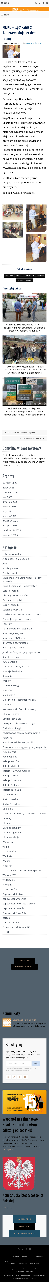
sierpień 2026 (10, 482)
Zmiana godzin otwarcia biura (24, 1019)
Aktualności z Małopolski (16, 558)
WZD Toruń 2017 (12, 889)
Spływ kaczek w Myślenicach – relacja (25, 366)
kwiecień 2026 (10, 501)
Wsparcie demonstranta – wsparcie (22, 870)
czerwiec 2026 (10, 492)
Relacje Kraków (11, 761)
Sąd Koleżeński (10, 794)
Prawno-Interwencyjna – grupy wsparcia (24, 747)
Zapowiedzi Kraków (13, 894)
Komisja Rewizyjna (12, 671)
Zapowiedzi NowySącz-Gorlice (19, 903)
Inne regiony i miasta (14, 647)
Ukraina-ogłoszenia (13, 832)
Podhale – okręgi (12, 728)
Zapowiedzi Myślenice (14, 898)
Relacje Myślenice (33, 43)
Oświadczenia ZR (12, 718)
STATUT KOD (24, 1226)
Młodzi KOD (9, 694)
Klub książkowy (11, 657)
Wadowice (8, 841)
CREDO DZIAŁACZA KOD (24, 1233)
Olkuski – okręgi (11, 713)
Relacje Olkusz (10, 775)
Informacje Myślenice (14, 638)
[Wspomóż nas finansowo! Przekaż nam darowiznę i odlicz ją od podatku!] (24, 1102)
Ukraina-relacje (11, 837)
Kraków (7, 680)
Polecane (7, 737)
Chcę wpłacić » (8, 1149)
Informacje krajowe (13, 633)
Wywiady (7, 884)
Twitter (19, 276)
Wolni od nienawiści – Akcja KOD (24, 408)
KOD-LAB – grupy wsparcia (17, 666)
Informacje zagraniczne (15, 642)
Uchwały (7, 818)
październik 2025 (12, 530)
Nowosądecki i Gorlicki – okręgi (19, 709)
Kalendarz (20, 1271)
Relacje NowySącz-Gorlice (16, 770)
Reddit (20, 280)
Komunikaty (9, 676)
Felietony (7, 623)
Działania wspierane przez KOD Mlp (22, 614)
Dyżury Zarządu (11, 604)
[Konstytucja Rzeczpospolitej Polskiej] (24, 1173)
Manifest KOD (24, 1219)
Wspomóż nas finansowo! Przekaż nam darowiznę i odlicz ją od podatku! (21, 1124)
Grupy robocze (37, 1256)
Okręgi (25, 1256)
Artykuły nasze (10, 568)
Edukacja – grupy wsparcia (17, 619)
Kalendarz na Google (24, 967)
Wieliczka (8, 856)
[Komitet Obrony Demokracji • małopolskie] (24, 9)
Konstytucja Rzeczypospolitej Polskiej (23, 1198)
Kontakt (29, 1271)
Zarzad (6, 917)
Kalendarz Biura (25, 961)
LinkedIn (40, 276)
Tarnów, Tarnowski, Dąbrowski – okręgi (24, 813)
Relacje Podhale (11, 785)
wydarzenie (9, 879)
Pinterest (30, 276)
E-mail (28, 280)
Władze (6, 860)
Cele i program (11, 590)
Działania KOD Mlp (12, 609)
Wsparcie (8, 865)
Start (7, 1261)
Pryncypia (12, 1264)
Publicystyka (9, 751)
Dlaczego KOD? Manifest (16, 595)
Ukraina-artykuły (12, 827)
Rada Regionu (10, 756)
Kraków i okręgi (11, 685)
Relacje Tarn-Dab (12, 789)
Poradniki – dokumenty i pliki (18, 742)
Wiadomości (9, 851)
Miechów (7, 690)
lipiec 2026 (8, 487)
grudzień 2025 (10, 520)
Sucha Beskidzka (11, 804)
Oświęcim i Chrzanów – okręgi (19, 723)
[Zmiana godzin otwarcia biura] (7, 1022)
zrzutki (6, 932)
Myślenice (8, 704)
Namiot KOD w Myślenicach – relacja (24, 324)
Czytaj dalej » (8, 1207)
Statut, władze (10, 799)
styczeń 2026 (9, 516)
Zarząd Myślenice (12, 922)
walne (6, 846)
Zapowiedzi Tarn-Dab (14, 913)
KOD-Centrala (10, 661)
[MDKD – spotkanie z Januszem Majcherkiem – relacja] (11, 51)
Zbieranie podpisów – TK (16, 927)
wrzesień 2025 (10, 535)
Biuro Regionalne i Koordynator (20, 585)
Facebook (9, 276)
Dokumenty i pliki (12, 600)
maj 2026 (7, 497)
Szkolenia (8, 808)
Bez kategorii (10, 573)
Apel (5, 563)
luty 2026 (7, 511)
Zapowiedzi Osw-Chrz (14, 908)
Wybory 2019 (9, 875)
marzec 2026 (9, 506)
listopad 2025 (10, 525)
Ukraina (7, 822)
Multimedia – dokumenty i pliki (19, 699)
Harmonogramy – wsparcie (17, 628)
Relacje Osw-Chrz (12, 780)
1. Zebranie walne (12, 554)
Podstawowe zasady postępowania (21, 732)
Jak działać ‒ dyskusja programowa (21, 652)
